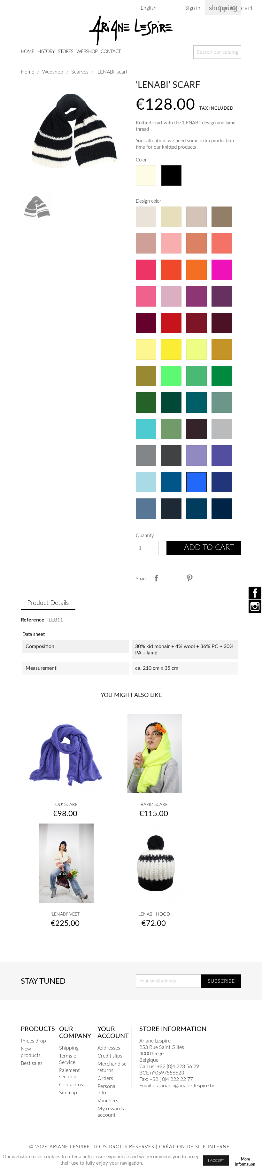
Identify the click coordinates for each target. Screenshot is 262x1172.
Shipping (69, 1048)
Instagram (255, 606)
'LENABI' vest (65, 914)
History (46, 51)
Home (27, 51)
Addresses (108, 1048)
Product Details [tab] (48, 603)
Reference (32, 619)
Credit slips (109, 1056)
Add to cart (204, 548)
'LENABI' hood (153, 914)
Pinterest (189, 578)
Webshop (86, 51)
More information (245, 1160)
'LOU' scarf (65, 804)
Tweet (172, 578)
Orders (105, 1078)
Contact (111, 51)
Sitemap (68, 1092)
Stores (65, 51)
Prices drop (33, 1040)
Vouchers (107, 1100)
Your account (113, 1032)
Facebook (255, 593)
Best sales (31, 1063)
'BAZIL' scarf (154, 804)
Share (156, 578)
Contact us (71, 1084)
